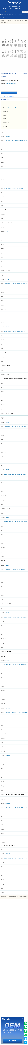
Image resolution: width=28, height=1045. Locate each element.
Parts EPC (11, 14)
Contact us (2, 17)
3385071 (8, 755)
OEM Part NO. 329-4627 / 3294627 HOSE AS (15, 712)
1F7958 (7, 231)
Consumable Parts (11, 83)
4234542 (8, 803)
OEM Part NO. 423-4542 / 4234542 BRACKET (15, 807)
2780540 (8, 517)
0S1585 (7, 184)
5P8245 (7, 279)
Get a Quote (9, 93)
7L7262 (7, 565)
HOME (2, 8)
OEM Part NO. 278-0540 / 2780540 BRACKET (15, 521)
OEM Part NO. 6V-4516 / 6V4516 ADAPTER (15, 664)
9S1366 (7, 422)
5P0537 (7, 327)
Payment (7, 8)
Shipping (12, 8)
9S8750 (7, 469)
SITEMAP (17, 8)
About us (20, 14)
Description (5, 99)
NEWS (16, 14)
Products (6, 14)
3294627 (8, 708)
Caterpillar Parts (12, 896)
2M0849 (8, 136)
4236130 (8, 853)
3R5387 (7, 612)
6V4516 (7, 660)
